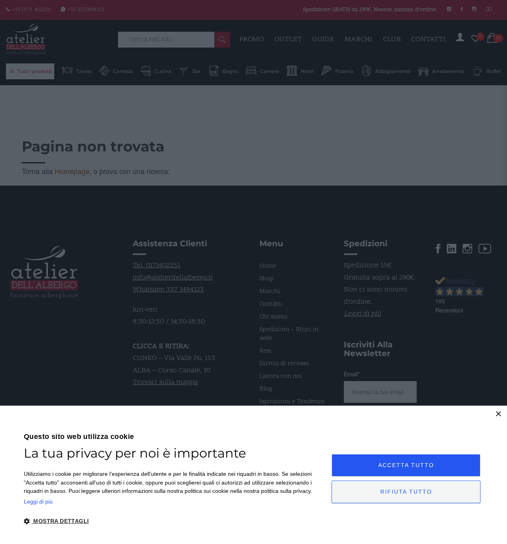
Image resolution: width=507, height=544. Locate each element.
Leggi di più (38, 501)
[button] (173, 521)
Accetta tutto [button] (406, 465)
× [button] (498, 414)
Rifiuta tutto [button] (406, 491)
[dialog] (253, 475)
